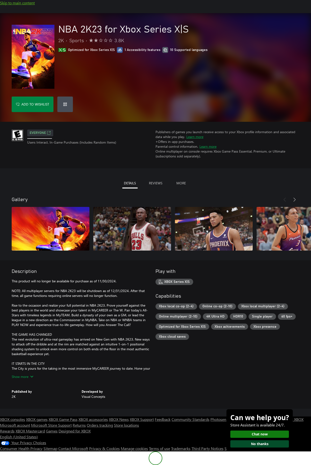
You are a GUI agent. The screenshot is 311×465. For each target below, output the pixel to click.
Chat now (260, 434)
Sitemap (50, 448)
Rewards (7, 430)
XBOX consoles (12, 419)
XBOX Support (142, 419)
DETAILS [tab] (130, 183)
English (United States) (19, 436)
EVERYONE (38, 133)
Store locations (126, 425)
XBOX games (37, 419)
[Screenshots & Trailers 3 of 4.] (214, 229)
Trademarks (180, 448)
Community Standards (190, 419)
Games (52, 430)
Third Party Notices (207, 448)
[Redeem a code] (65, 104)
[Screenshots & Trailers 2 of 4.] (132, 229)
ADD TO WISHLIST (35, 104)
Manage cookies (134, 448)
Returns (79, 425)
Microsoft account (15, 425)
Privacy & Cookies (104, 448)
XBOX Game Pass (63, 419)
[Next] (294, 199)
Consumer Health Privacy (21, 448)
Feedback (163, 419)
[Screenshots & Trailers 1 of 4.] (50, 229)
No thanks (259, 443)
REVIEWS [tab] (155, 183)
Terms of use (159, 448)
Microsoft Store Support (51, 425)
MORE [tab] (181, 183)
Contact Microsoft (73, 448)
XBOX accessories (93, 419)
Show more (20, 376)
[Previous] (285, 199)
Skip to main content (17, 2)
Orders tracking (100, 425)
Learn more (194, 136)
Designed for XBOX (75, 430)
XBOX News (119, 419)
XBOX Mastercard (30, 430)
